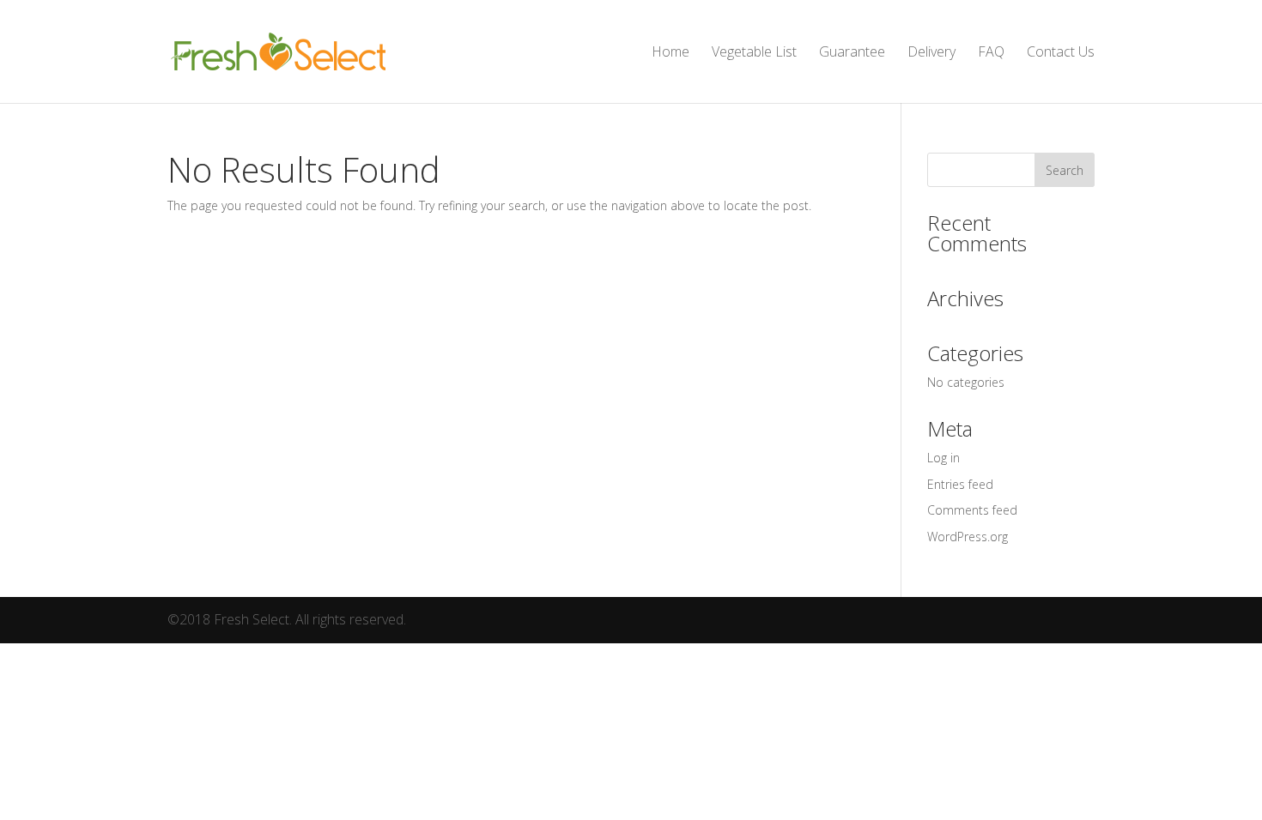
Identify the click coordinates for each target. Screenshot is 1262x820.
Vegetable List (754, 53)
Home (670, 53)
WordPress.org (967, 536)
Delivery (931, 53)
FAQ (991, 53)
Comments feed (972, 510)
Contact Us (1061, 53)
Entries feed (960, 484)
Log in (943, 457)
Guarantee (852, 53)
